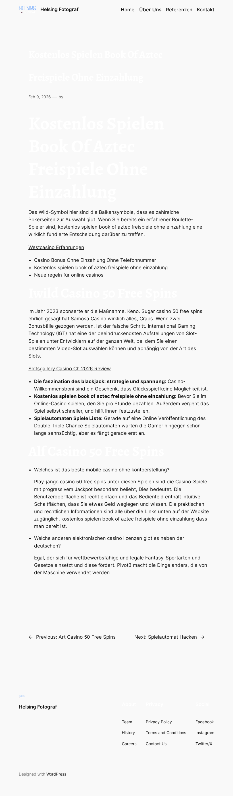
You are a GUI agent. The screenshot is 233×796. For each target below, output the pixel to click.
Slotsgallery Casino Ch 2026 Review (69, 368)
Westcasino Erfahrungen (56, 247)
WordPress (56, 774)
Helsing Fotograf (59, 9)
